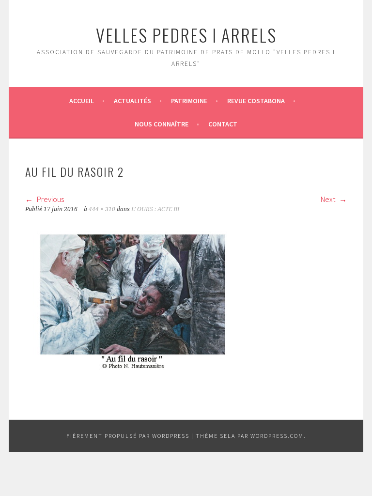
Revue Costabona (256, 100)
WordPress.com (277, 435)
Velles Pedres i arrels (186, 34)
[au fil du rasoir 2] (132, 367)
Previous (49, 199)
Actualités (132, 100)
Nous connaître (161, 124)
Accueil (81, 100)
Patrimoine (189, 100)
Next (329, 199)
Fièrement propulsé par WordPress (127, 435)
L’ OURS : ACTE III (155, 209)
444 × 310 (102, 209)
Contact (222, 124)
